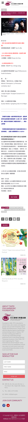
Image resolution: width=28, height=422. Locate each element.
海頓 (24, 209)
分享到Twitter (6, 219)
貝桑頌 (10, 209)
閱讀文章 (22, 255)
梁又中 (6, 209)
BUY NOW (14, 197)
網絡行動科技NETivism (14, 419)
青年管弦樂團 (12, 207)
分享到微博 (10, 219)
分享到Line (14, 219)
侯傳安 (21, 207)
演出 (4, 10)
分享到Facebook (2, 219)
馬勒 (21, 209)
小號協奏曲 (4, 211)
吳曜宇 (17, 207)
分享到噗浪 (18, 219)
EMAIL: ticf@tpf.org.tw (11, 394)
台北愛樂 (7, 207)
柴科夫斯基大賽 (15, 209)
